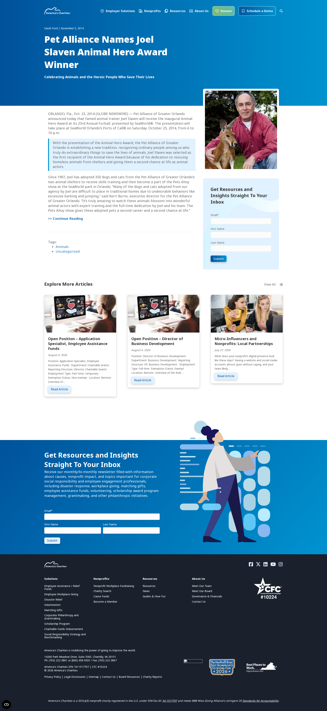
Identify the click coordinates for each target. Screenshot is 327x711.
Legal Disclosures (75, 677)
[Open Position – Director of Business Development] (163, 313)
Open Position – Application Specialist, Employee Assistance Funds (77, 343)
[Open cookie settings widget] (6, 704)
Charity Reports (152, 677)
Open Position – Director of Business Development (157, 341)
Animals (62, 246)
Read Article (61, 389)
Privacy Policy (52, 677)
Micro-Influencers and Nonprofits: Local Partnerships (244, 341)
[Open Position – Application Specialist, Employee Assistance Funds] (80, 313)
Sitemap (94, 677)
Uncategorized (68, 251)
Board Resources (129, 677)
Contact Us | (110, 677)
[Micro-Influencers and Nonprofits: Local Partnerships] (247, 313)
